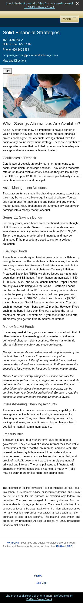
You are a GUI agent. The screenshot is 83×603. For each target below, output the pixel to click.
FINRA (60, 546)
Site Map (41, 582)
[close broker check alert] (77, 3)
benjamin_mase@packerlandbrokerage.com (30, 55)
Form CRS (13, 542)
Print (7, 70)
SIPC (70, 546)
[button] (69, 19)
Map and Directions (15, 60)
